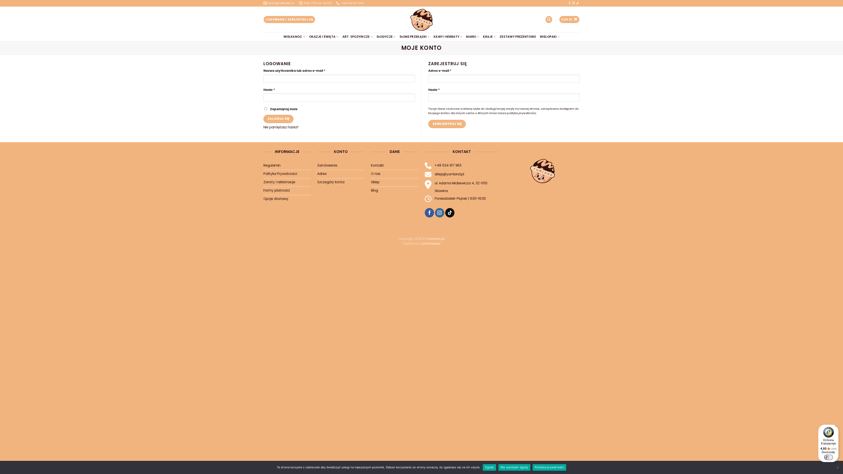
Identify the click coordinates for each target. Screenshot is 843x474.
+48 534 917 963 (448, 165)
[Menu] (836, 427)
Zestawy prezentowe (518, 37)
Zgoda (489, 467)
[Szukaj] (549, 19)
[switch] (828, 457)
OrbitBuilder (431, 244)
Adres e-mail (439, 71)
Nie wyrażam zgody (514, 467)
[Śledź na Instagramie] (573, 3)
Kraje (488, 37)
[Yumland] (421, 19)
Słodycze (384, 37)
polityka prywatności (521, 113)
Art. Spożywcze (356, 37)
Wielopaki (548, 37)
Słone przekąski (413, 37)
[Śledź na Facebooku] (569, 3)
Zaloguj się (279, 119)
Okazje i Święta (322, 37)
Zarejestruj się (447, 124)
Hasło (269, 90)
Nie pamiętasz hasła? (281, 127)
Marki (471, 37)
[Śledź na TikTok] (577, 3)
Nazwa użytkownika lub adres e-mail (294, 71)
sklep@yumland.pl (449, 174)
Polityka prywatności (549, 467)
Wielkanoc (292, 37)
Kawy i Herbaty (446, 37)
